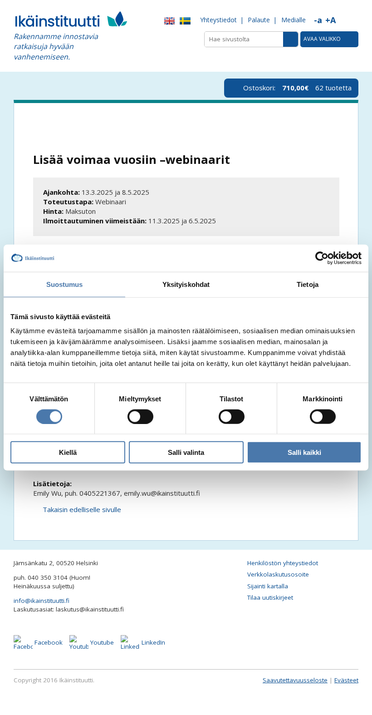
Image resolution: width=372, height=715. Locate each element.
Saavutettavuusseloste (295, 680)
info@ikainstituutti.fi (41, 601)
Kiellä (68, 452)
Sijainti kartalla (267, 586)
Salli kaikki (304, 452)
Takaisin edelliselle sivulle (82, 509)
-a (318, 20)
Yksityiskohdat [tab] (186, 284)
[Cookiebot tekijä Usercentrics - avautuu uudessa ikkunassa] (322, 258)
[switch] (140, 416)
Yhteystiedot (218, 19)
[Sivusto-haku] (290, 39)
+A (330, 20)
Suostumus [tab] (64, 284)
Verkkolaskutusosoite (278, 574)
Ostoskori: (297, 87)
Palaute (259, 19)
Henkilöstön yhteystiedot (282, 563)
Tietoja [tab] (307, 284)
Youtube (101, 642)
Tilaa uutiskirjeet (270, 597)
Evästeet (346, 680)
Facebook (48, 642)
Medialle (293, 19)
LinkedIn (152, 642)
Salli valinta (186, 452)
